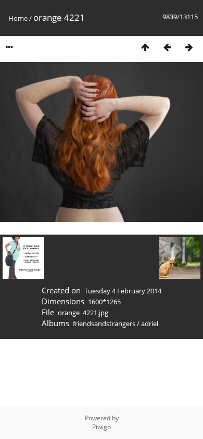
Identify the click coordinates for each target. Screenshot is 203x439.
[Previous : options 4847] (167, 47)
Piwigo (101, 426)
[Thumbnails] (145, 47)
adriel (149, 323)
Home (18, 18)
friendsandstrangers (104, 323)
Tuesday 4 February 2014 (122, 290)
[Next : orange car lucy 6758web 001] (189, 47)
